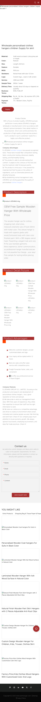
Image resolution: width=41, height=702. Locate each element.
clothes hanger (17, 182)
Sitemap (35, 696)
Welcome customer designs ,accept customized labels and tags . (21, 351)
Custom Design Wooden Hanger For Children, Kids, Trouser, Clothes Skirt (18, 642)
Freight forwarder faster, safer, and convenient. (21, 370)
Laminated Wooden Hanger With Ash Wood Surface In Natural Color (18, 577)
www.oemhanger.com (23, 696)
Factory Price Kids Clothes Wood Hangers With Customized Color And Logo (20, 675)
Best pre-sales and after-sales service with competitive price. (19, 364)
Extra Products (8, 513)
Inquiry (7, 109)
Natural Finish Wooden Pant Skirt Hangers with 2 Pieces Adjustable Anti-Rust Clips (20, 609)
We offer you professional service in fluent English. (21, 377)
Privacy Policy (21, 698)
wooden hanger (16, 150)
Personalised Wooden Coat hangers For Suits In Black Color (19, 544)
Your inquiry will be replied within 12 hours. (21, 357)
